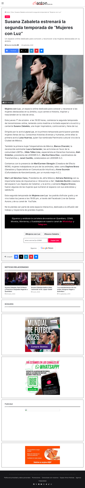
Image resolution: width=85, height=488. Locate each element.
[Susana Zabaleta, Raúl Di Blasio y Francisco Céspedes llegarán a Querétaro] (16, 278)
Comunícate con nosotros (50, 477)
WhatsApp (67, 221)
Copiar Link (55, 240)
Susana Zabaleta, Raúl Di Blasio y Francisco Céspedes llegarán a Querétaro (16, 289)
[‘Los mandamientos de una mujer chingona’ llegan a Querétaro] (68, 278)
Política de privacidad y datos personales (17, 477)
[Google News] (47, 248)
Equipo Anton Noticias (67, 477)
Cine (12, 12)
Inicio (8, 12)
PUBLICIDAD (42, 481)
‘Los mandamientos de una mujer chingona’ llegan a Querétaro (66, 289)
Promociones (36, 477)
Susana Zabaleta (52, 234)
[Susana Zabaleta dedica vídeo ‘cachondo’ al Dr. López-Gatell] (42, 278)
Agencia (78, 477)
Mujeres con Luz (33, 234)
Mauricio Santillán (11, 45)
